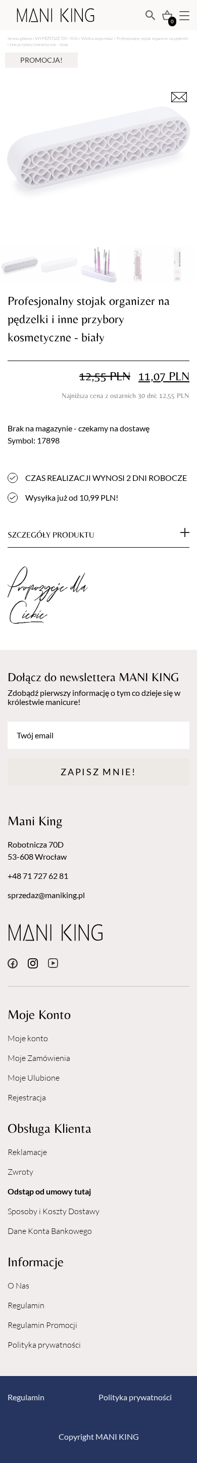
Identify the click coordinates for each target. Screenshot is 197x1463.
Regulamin (26, 1305)
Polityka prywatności (44, 1345)
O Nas (18, 1285)
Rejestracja (27, 1097)
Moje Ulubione (34, 1078)
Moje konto (28, 1038)
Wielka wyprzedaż (97, 38)
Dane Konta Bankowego (50, 1231)
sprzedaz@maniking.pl (46, 895)
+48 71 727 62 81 (38, 875)
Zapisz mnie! (98, 771)
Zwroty (20, 1172)
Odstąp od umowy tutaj (49, 1191)
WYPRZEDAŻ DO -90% (56, 38)
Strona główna (20, 38)
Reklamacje (27, 1152)
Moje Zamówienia (39, 1058)
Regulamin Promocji (42, 1325)
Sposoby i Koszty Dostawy (54, 1211)
